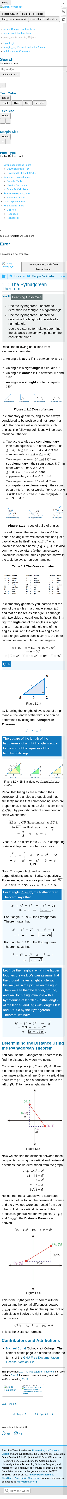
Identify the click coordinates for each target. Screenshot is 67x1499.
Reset (5, 97)
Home (17, 276)
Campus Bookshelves (43, 276)
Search (7, 1491)
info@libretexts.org (26, 1481)
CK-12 (15, 1375)
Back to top (8, 1404)
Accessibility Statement (27, 1478)
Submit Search (10, 74)
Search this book (9, 63)
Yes (8, 1433)
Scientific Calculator (17, 189)
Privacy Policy (36, 1474)
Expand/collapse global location (63, 275)
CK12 (25, 1379)
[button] (12, 213)
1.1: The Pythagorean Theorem (36, 1371)
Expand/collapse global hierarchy (5, 276)
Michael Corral (16, 1348)
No (20, 1433)
